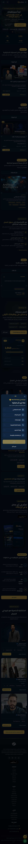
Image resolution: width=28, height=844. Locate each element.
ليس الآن (14, 446)
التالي (14, 442)
